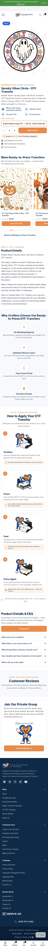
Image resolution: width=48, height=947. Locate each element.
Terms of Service (8, 865)
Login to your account (10, 829)
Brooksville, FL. (8, 900)
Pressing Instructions (10, 833)
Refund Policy (7, 881)
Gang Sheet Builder (9, 802)
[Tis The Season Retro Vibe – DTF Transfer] (16, 189)
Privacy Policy (7, 869)
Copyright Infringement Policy (13, 873)
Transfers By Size (9, 798)
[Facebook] (4, 782)
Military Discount (8, 853)
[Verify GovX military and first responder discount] (24, 914)
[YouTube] (26, 782)
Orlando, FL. (7, 908)
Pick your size (7, 118)
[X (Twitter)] (10, 782)
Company (6, 860)
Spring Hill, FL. (7, 896)
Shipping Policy (8, 877)
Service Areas (8, 892)
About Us (5, 818)
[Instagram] (15, 782)
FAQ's (4, 845)
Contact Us (24, 629)
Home (4, 794)
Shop (4, 789)
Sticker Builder (7, 814)
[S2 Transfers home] (15, 765)
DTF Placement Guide (10, 837)
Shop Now (20, 4)
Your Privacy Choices (10, 849)
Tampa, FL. (6, 904)
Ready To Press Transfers (12, 806)
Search (5, 841)
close (44, 3)
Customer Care (8, 825)
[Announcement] (21, 3)
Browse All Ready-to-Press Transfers (20, 235)
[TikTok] (20, 782)
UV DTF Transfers (9, 810)
